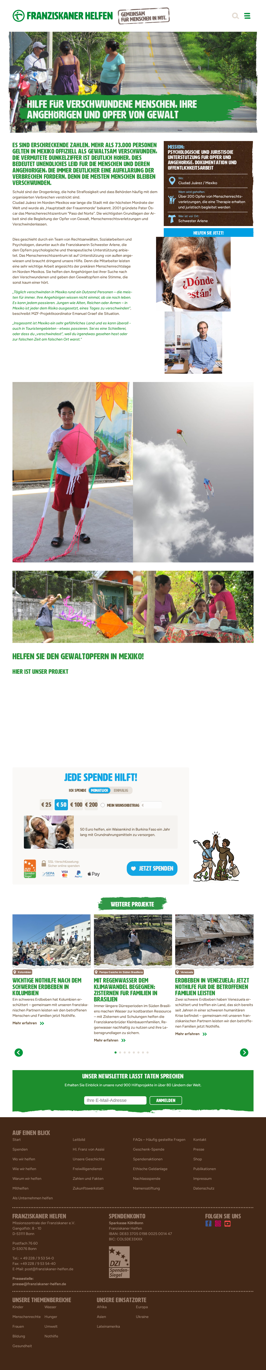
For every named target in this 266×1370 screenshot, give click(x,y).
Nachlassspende (146, 1178)
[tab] (116, 1052)
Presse (198, 1149)
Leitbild (79, 1139)
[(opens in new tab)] (119, 1262)
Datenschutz (203, 1188)
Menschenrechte (26, 1316)
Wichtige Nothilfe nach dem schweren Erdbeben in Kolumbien (46, 985)
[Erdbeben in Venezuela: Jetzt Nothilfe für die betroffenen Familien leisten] (214, 940)
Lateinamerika (108, 1326)
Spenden (20, 1149)
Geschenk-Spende (148, 1149)
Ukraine (142, 1316)
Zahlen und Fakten (88, 1178)
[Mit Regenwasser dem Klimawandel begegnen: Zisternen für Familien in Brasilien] (133, 940)
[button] (235, 16)
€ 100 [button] (76, 804)
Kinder (17, 1307)
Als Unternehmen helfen (32, 1198)
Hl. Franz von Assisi (88, 1149)
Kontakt (199, 1139)
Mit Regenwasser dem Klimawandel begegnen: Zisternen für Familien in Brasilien (126, 988)
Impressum (202, 1178)
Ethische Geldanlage (150, 1169)
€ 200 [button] (91, 804)
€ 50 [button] (61, 804)
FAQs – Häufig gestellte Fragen (159, 1139)
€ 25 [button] (46, 804)
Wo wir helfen (23, 1159)
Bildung (18, 1336)
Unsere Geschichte (89, 1159)
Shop (197, 1159)
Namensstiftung (146, 1188)
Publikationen (204, 1169)
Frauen (18, 1326)
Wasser (50, 1307)
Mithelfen (20, 1188)
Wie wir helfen (24, 1169)
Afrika (102, 1307)
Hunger (50, 1316)
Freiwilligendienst (87, 1169)
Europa (142, 1307)
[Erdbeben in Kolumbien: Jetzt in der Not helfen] (51, 940)
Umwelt (51, 1326)
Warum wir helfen (26, 1178)
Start (16, 1139)
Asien (101, 1316)
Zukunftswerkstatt (88, 1188)
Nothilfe (51, 1336)
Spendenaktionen (148, 1159)
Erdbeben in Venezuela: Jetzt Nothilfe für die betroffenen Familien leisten (212, 985)
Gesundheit (22, 1346)
